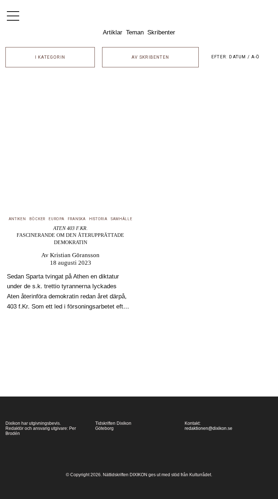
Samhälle (121, 219)
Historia (98, 219)
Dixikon (139, 19)
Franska (77, 219)
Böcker (37, 219)
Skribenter (161, 32)
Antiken (17, 219)
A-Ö (255, 56)
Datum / (240, 56)
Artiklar (112, 32)
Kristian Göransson (75, 255)
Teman (135, 32)
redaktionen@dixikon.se (208, 428)
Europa (56, 219)
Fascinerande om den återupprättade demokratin (70, 235)
